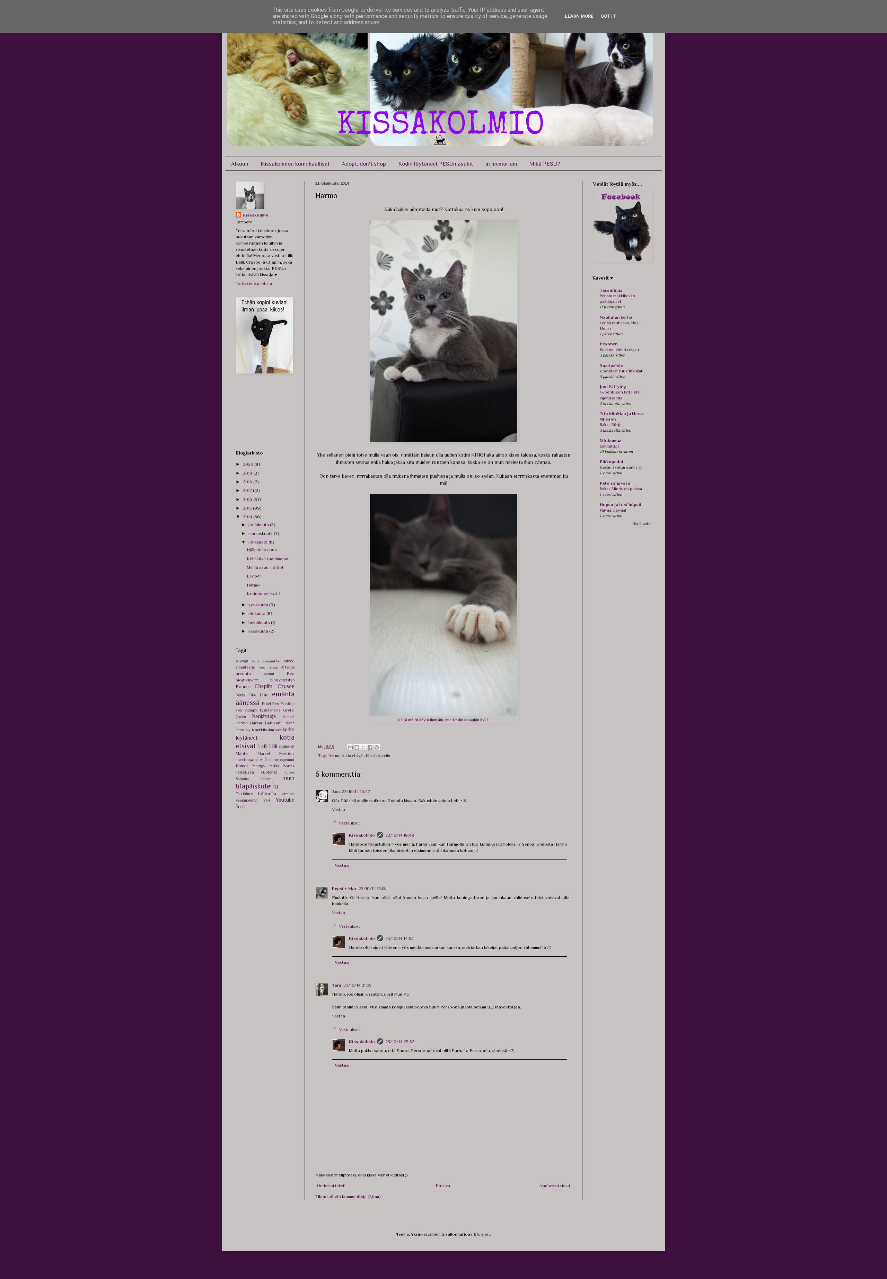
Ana (336, 791)
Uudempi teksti (331, 1185)
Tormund (288, 794)
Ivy (248, 729)
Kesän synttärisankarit (621, 467)
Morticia (287, 753)
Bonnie (243, 686)
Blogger (482, 1234)
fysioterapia (270, 710)
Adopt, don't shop (364, 163)
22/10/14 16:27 (356, 791)
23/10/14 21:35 (357, 985)
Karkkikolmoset (267, 729)
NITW (258, 760)
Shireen (266, 779)
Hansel (289, 716)
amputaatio (245, 667)
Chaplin (263, 686)
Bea (291, 673)
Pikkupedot (612, 461)
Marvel (263, 753)
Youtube (285, 800)
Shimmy (242, 778)
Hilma (289, 723)
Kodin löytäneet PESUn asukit (435, 163)
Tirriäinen (244, 793)
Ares (261, 667)
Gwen (241, 716)
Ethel (266, 703)
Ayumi (269, 673)
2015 (248, 508)
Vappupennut (247, 800)
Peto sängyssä (615, 483)
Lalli (262, 746)
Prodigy (258, 766)
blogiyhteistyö (282, 680)
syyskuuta (258, 604)
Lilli (273, 746)
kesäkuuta (258, 631)
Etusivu (443, 1185)
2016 (248, 499)
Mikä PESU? (544, 163)
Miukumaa (610, 440)
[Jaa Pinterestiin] (376, 747)
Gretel (289, 710)
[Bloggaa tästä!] (356, 747)
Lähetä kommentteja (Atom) (354, 1196)
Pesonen (608, 343)
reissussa (245, 772)
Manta (242, 753)
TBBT (289, 778)
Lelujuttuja (610, 446)
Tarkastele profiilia (254, 283)
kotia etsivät (353, 755)
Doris (240, 695)
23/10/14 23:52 (399, 1041)
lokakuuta (258, 542)
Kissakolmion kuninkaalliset (295, 163)
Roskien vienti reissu (619, 349)
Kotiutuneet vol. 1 (263, 593)
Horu (240, 729)
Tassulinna (611, 290)
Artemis (288, 667)
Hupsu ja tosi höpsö (620, 504)
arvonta (243, 673)
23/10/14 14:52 (399, 938)
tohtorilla (267, 793)
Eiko (252, 695)
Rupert (289, 772)
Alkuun (239, 163)
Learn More (579, 16)
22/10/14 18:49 (399, 835)
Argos (273, 667)
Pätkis (274, 766)
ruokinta (269, 772)
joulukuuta (259, 524)
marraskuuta (261, 533)
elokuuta (257, 613)
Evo (275, 703)
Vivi (266, 800)
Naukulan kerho (616, 317)
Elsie (264, 695)
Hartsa (256, 723)
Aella (255, 661)
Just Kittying (613, 386)
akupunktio (271, 661)
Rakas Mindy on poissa (621, 488)
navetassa (244, 759)
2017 (248, 490)
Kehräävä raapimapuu (268, 558)
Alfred (289, 661)
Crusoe (286, 686)
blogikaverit (247, 679)
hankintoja (264, 716)
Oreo (268, 759)
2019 (248, 473)
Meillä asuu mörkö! (265, 567)
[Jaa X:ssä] (363, 747)
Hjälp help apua (262, 549)
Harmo (334, 755)
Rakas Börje (611, 424)
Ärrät (240, 806)
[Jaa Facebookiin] (370, 747)
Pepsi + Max (344, 888)
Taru (336, 985)
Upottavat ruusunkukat (621, 371)
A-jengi (242, 661)
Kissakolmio (362, 835)
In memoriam (501, 163)
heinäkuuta (259, 622)
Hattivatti (273, 723)
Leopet (254, 576)
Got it (608, 16)
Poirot (242, 765)
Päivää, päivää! (613, 510)
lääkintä (287, 746)
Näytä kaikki (642, 524)
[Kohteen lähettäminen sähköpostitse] (350, 747)
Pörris (288, 765)
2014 (248, 516)
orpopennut (285, 759)
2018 (248, 481)
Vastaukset (349, 823)
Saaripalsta (611, 365)
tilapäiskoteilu (378, 755)
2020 (248, 464)
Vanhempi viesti (555, 1185)
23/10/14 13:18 (372, 888)
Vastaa (338, 809)
